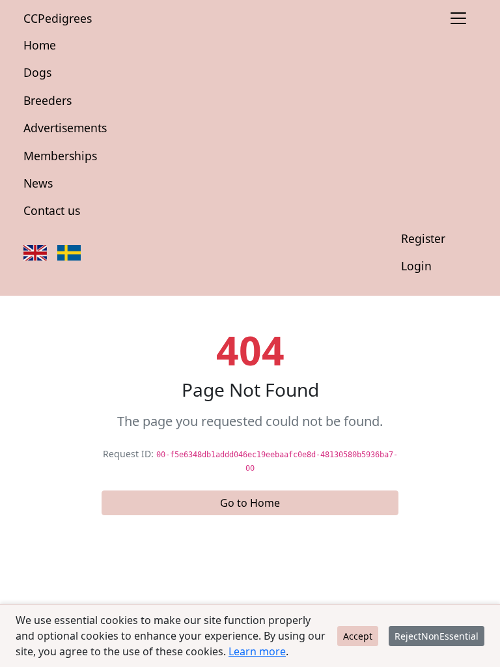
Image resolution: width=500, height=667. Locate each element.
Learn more (257, 651)
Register (423, 238)
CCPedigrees (57, 18)
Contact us (51, 210)
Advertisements (65, 127)
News (38, 183)
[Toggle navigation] (458, 18)
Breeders (47, 100)
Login (416, 266)
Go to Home (250, 503)
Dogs (37, 72)
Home (39, 45)
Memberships (60, 155)
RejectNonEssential (437, 636)
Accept (357, 636)
